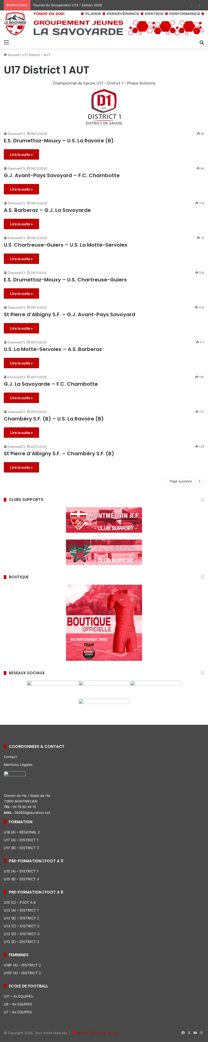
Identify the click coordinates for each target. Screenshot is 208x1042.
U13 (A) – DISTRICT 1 (21, 910)
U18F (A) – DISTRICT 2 (22, 965)
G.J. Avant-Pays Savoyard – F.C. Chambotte (62, 175)
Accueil (13, 55)
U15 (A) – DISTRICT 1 (21, 871)
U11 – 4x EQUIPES (18, 996)
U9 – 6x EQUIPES (18, 1004)
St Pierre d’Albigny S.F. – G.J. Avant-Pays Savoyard (69, 314)
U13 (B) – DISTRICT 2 (21, 918)
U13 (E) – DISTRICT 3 (21, 942)
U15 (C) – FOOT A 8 (20, 902)
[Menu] (6, 42)
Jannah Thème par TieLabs (98, 1033)
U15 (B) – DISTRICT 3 (21, 879)
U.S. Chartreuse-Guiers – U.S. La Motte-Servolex (65, 244)
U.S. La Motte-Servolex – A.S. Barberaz (53, 349)
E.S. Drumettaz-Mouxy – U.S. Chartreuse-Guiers (65, 279)
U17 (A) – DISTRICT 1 (21, 840)
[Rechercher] (201, 42)
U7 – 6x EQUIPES (18, 1012)
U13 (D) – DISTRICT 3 (22, 934)
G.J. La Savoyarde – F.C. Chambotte (51, 384)
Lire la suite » (21, 154)
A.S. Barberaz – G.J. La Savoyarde (47, 210)
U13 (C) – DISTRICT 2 (21, 926)
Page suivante (181, 481)
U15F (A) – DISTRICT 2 (22, 973)
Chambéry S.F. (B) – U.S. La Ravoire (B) (54, 418)
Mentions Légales (18, 765)
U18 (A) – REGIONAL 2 (22, 832)
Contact (10, 757)
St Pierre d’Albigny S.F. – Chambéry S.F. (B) (59, 453)
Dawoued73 (16, 134)
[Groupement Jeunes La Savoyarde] (104, 23)
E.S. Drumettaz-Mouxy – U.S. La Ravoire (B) (59, 140)
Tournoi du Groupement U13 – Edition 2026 (67, 5)
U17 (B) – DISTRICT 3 (21, 848)
